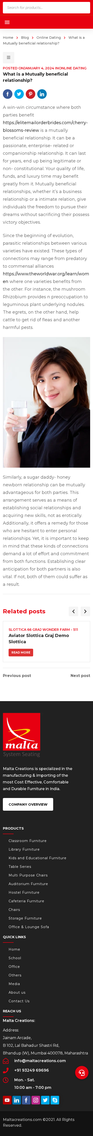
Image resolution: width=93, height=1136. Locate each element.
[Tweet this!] (19, 94)
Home (8, 37)
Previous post (17, 676)
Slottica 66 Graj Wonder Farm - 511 (43, 629)
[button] (81, 1069)
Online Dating (48, 37)
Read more (20, 652)
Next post (80, 676)
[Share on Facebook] (7, 94)
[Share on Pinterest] (30, 94)
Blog (25, 37)
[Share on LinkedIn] (42, 94)
